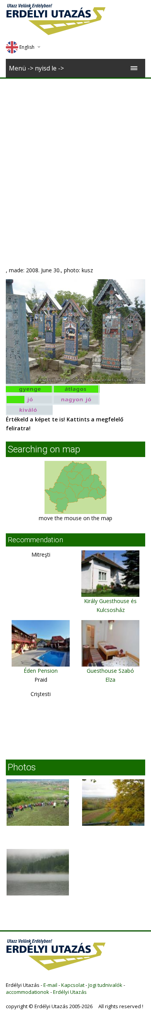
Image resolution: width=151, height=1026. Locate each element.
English (26, 47)
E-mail (50, 984)
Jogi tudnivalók (105, 984)
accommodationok (27, 991)
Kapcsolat (72, 984)
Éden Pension (41, 670)
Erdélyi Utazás (70, 991)
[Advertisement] (75, 158)
